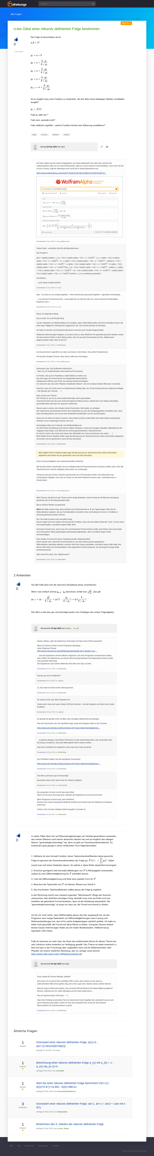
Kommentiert (41, 241)
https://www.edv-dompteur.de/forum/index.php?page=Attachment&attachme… (68, 728)
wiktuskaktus (62, 1112)
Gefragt (43, 147)
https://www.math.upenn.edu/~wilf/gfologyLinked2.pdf (56, 954)
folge (34, 135)
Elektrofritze (62, 345)
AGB (11, 1146)
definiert (56, 135)
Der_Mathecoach (64, 241)
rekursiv (44, 135)
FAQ (19, 1146)
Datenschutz (43, 1146)
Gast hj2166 (62, 785)
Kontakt (55, 1146)
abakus (68, 628)
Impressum (29, 1146)
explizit (66, 135)
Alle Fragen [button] (16, 14)
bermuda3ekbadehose (66, 1091)
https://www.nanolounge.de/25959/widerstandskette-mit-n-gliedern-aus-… (67, 651)
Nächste (126, 23)
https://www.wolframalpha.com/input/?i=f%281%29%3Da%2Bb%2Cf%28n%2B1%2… (72, 173)
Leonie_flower (63, 1128)
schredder (60, 1071)
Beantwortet (46, 628)
